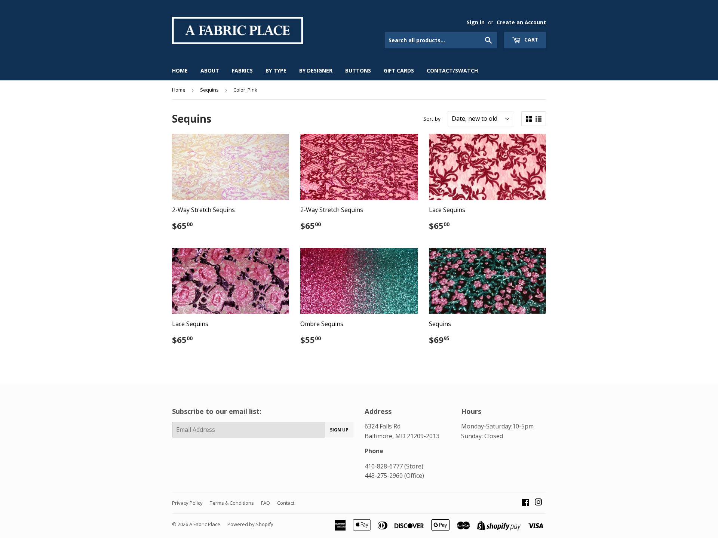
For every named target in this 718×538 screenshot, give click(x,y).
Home (180, 70)
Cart (530, 39)
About (209, 70)
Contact (285, 502)
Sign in (476, 22)
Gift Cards (399, 70)
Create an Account (521, 22)
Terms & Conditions (232, 502)
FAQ (265, 502)
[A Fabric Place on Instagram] (538, 503)
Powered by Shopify (250, 524)
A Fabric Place (204, 524)
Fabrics (242, 70)
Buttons (358, 70)
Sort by (432, 118)
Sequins (209, 89)
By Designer (315, 70)
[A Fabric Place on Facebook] (526, 503)
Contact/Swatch (452, 70)
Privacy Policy (187, 502)
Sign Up (339, 430)
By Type (276, 70)
